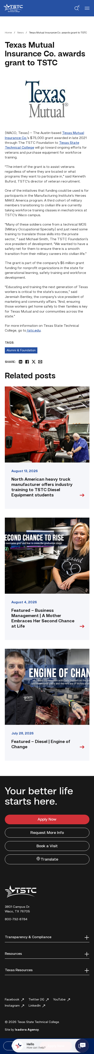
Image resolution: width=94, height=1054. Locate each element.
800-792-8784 (16, 919)
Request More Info (47, 833)
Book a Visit (47, 846)
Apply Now (47, 819)
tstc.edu (33, 330)
